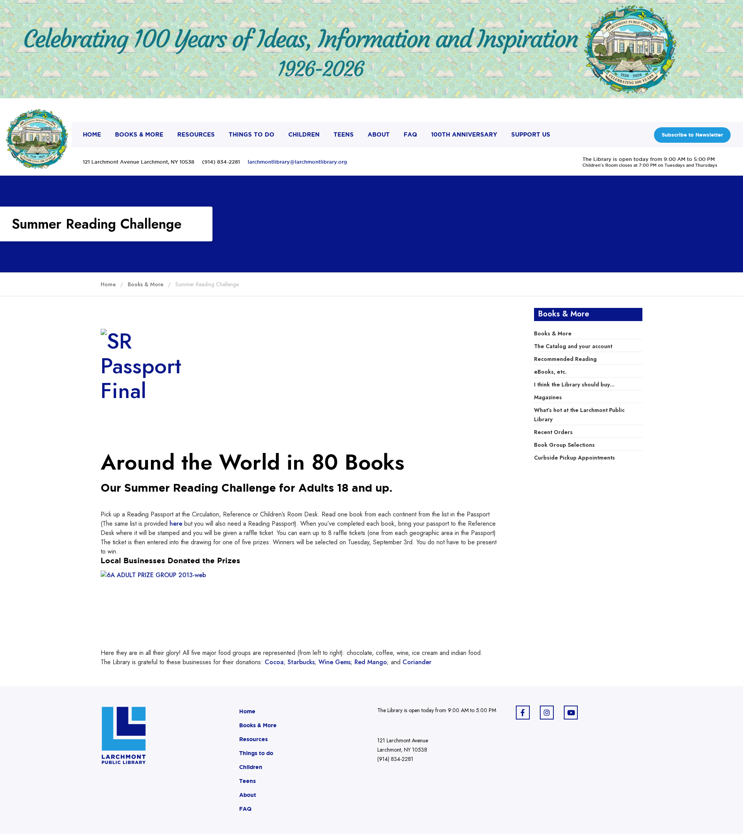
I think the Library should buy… (574, 384)
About (247, 795)
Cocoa (274, 662)
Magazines (548, 397)
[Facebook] (523, 712)
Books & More (553, 333)
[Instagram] (547, 712)
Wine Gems (334, 662)
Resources (253, 739)
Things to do (256, 753)
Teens (247, 781)
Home (247, 711)
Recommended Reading (565, 359)
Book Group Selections (564, 445)
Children (250, 767)
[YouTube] (571, 712)
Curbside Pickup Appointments (574, 457)
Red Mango (370, 662)
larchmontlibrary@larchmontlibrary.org (297, 161)
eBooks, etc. (550, 372)
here (175, 523)
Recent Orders (553, 432)
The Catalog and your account (573, 346)
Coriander (416, 662)
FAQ (245, 809)
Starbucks (301, 662)
